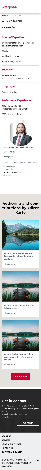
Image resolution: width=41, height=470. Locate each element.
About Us (6, 436)
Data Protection (23, 463)
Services (6, 440)
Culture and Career (12, 452)
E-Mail (8, 175)
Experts (11, 15)
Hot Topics (7, 448)
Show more (20, 376)
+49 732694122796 (13, 172)
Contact (28, 422)
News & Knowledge (11, 444)
